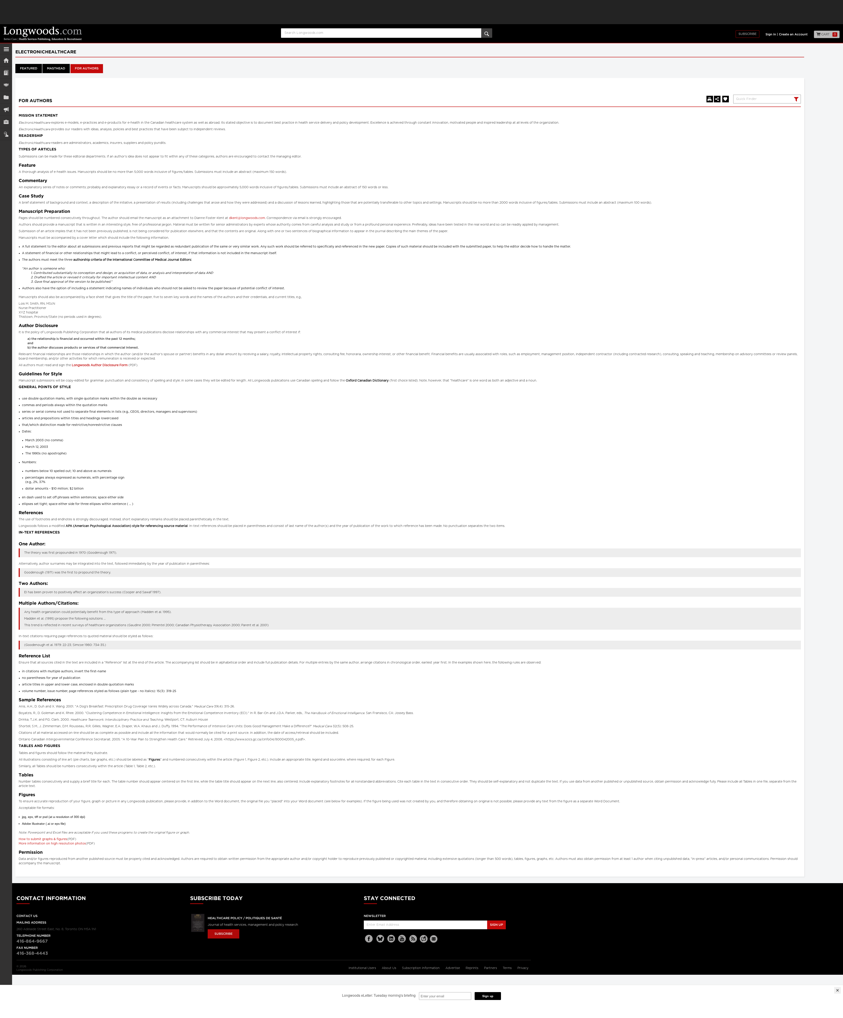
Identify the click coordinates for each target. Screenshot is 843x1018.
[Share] (717, 99)
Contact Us (27, 916)
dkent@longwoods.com (247, 218)
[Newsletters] (434, 939)
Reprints (472, 968)
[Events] (6, 85)
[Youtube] (402, 939)
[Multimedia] (6, 109)
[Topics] (6, 73)
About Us (389, 968)
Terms (508, 968)
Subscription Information (421, 968)
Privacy (522, 968)
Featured (28, 68)
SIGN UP (496, 925)
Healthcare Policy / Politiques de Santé (245, 918)
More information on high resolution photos (52, 843)
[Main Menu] (6, 51)
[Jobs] (6, 122)
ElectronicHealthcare (45, 52)
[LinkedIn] (391, 939)
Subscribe (748, 34)
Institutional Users (363, 968)
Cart (828, 34)
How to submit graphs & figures (43, 839)
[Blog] (424, 941)
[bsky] (380, 939)
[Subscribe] (6, 134)
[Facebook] (369, 939)
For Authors (87, 68)
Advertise (453, 968)
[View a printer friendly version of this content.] (709, 99)
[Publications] (6, 97)
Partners (491, 968)
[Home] (6, 60)
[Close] (837, 990)
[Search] (796, 100)
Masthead (56, 68)
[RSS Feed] (413, 939)
